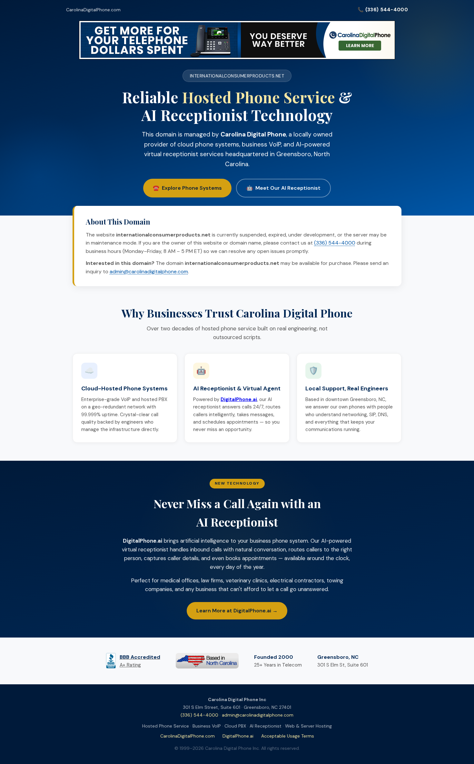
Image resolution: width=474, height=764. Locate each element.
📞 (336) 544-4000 (383, 9)
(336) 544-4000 (334, 242)
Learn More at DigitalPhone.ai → (237, 610)
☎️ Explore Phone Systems (187, 188)
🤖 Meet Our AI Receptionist (283, 188)
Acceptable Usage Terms (287, 736)
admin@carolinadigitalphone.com (149, 271)
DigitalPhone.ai (237, 736)
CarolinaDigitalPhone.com (93, 10)
